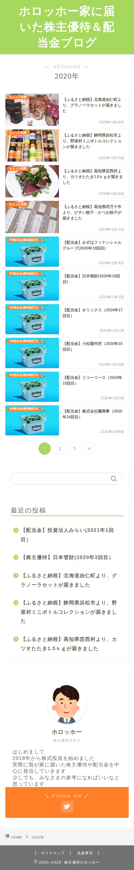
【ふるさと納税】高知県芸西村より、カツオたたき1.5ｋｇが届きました (69, 644)
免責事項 (85, 853)
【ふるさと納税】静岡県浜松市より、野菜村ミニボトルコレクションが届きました (69, 612)
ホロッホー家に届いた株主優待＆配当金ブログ (67, 26)
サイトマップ (53, 853)
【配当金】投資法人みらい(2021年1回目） (67, 535)
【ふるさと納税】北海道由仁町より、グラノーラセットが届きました (69, 580)
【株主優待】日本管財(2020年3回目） (67, 557)
